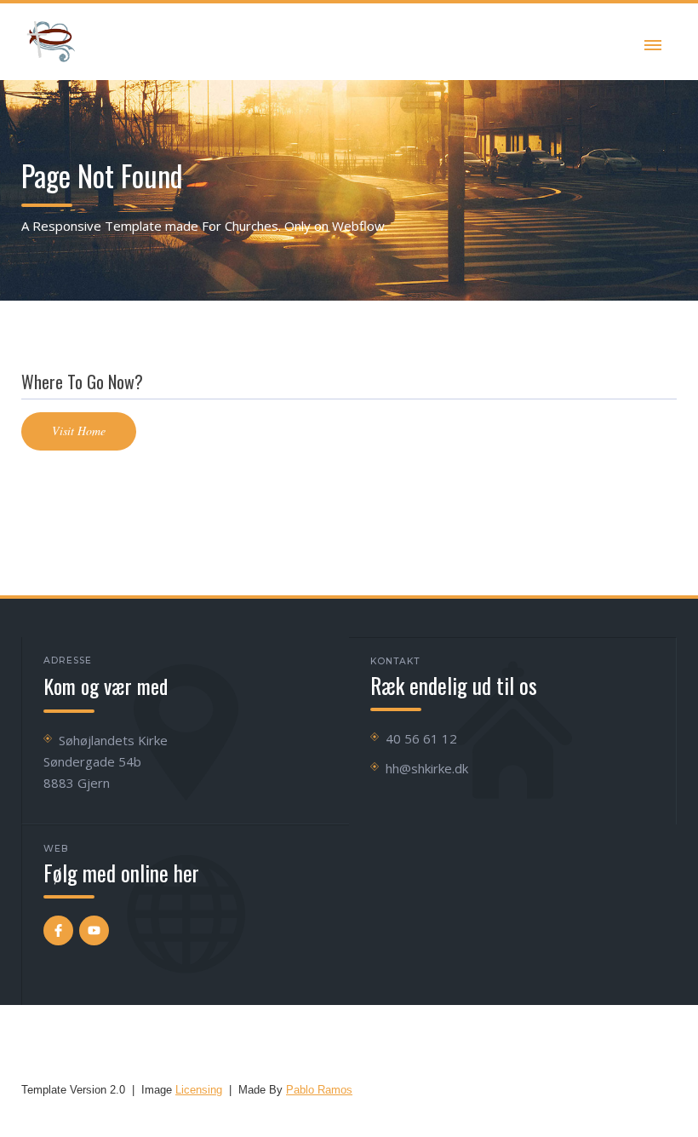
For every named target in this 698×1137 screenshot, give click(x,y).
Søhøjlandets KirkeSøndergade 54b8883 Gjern (105, 761)
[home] (51, 41)
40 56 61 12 (421, 738)
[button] (653, 41)
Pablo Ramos (319, 1089)
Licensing (198, 1089)
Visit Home (79, 430)
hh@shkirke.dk (427, 768)
